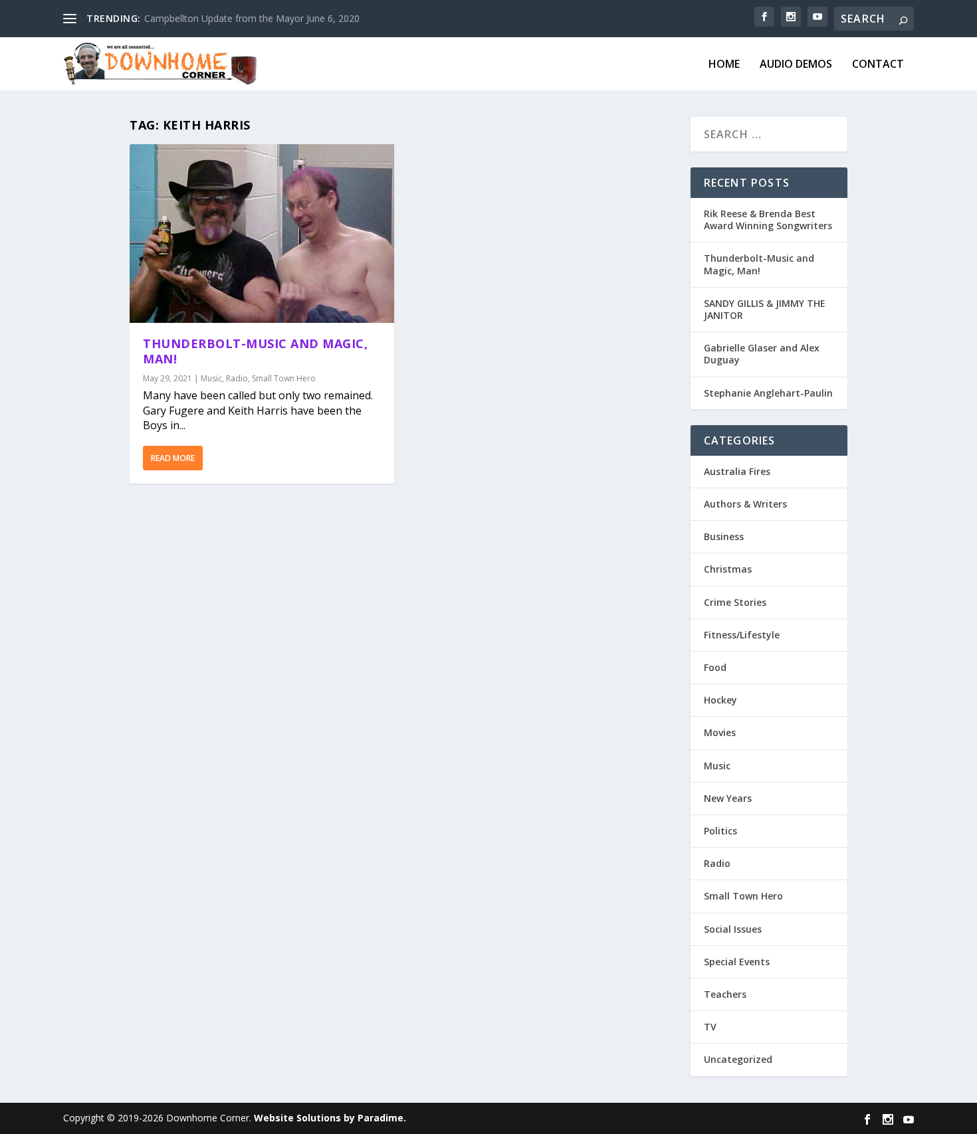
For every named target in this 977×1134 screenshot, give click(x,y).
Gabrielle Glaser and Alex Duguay (761, 353)
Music (211, 378)
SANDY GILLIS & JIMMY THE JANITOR (764, 309)
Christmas (728, 569)
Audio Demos (796, 64)
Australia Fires (737, 471)
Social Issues (733, 929)
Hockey (720, 700)
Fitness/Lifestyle (742, 634)
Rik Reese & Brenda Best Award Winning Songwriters (768, 219)
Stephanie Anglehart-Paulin (768, 393)
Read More (173, 458)
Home (724, 64)
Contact (878, 64)
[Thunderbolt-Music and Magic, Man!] (262, 233)
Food (715, 667)
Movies (720, 732)
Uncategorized (738, 1059)
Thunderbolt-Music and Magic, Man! (255, 351)
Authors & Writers (745, 504)
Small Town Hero (284, 378)
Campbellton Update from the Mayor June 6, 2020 (252, 18)
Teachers (725, 994)
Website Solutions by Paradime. (330, 1117)
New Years (728, 798)
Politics (720, 830)
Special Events (737, 961)
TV (710, 1026)
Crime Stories (735, 602)
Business (724, 536)
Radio (237, 378)
